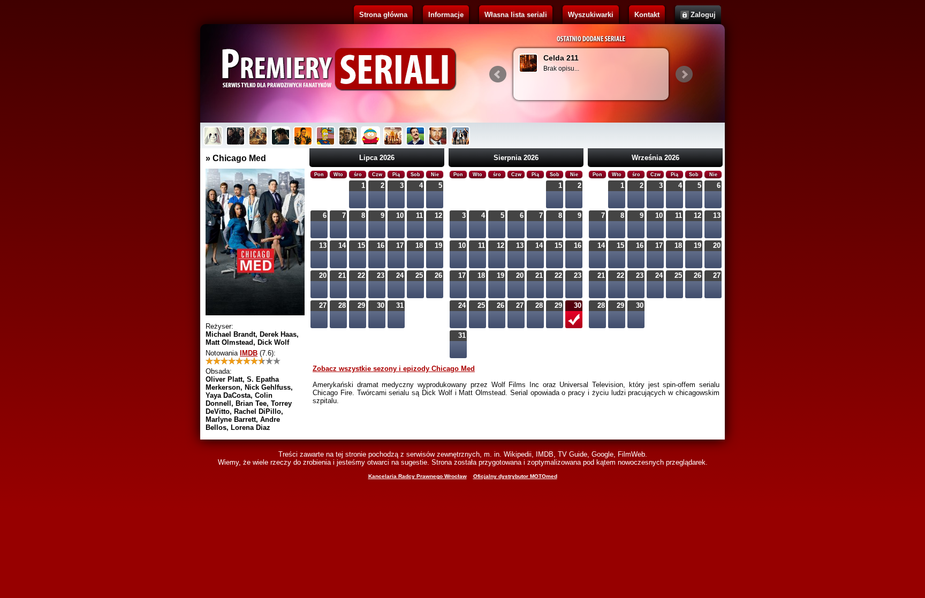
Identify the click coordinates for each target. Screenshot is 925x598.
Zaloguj (703, 15)
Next (684, 74)
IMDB (248, 353)
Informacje (446, 15)
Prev (497, 74)
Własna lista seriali (515, 15)
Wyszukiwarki (590, 15)
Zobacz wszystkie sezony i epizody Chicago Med (394, 369)
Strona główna (383, 15)
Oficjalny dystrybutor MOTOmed (515, 476)
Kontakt (646, 15)
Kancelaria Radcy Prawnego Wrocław (417, 476)
